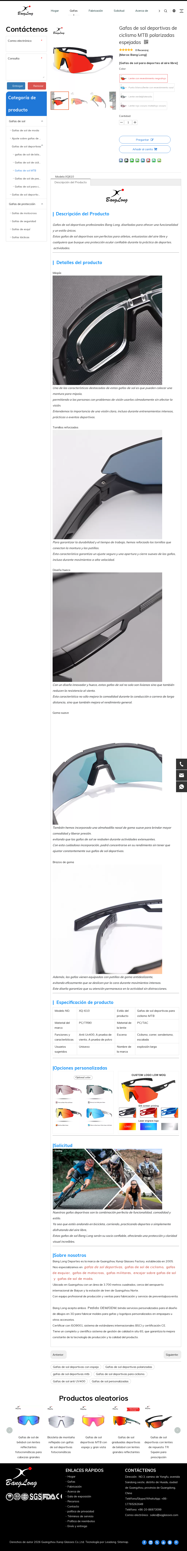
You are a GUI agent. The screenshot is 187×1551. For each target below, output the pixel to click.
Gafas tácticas (20, 237)
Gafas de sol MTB (25, 170)
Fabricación (96, 10)
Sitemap (122, 1542)
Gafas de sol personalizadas (110, 1381)
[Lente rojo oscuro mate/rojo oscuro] (123, 105)
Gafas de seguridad (24, 221)
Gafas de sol (17, 121)
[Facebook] (144, 1542)
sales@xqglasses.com (164, 1515)
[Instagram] (169, 1542)
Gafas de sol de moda (25, 130)
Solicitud (119, 10)
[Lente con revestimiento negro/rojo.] (123, 78)
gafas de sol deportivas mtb (71, 1374)
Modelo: (60, 176)
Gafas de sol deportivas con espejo (76, 1367)
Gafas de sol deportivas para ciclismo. (120, 1374)
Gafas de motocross (24, 213)
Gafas (74, 10)
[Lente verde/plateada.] (123, 96)
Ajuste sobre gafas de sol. (27, 138)
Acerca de (141, 10)
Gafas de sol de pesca (28, 178)
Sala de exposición (79, 1496)
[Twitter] (157, 1542)
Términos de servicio (80, 1516)
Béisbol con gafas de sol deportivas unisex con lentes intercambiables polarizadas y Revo (158, 1418)
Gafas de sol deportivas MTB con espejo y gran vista (61, 1442)
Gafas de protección (22, 204)
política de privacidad (80, 1511)
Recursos (73, 1501)
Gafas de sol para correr (30, 186)
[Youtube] (163, 1542)
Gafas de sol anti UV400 (69, 1381)
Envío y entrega (77, 1526)
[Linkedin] (150, 1542)
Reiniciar (38, 86)
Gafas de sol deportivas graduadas (29, 194)
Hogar (55, 10)
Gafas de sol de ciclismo (29, 162)
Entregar (18, 86)
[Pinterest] (176, 1542)
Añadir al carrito (143, 149)
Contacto (73, 1506)
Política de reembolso (81, 1521)
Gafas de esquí (21, 229)
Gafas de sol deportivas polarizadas (128, 1367)
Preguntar (142, 140)
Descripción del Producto (70, 182)
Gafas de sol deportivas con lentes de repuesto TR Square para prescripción (126, 1447)
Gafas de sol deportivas (26, 146)
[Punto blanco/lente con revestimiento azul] (123, 87)
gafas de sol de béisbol (29, 154)
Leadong (110, 1542)
